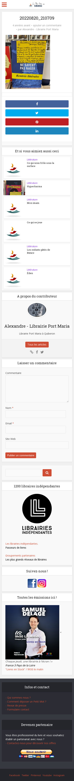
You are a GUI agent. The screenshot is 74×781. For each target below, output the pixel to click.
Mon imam (33, 203)
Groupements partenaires (20, 555)
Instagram (59, 775)
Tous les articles (36, 344)
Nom (9, 408)
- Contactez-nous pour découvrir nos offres (31, 743)
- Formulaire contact (17, 709)
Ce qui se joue (34, 222)
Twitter (25, 775)
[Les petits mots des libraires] (37, 4)
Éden (30, 273)
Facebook (14, 775)
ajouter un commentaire (47, 25)
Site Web (10, 439)
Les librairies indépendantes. (21, 543)
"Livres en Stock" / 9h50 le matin (24, 669)
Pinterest (36, 775)
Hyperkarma (34, 186)
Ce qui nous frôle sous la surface (40, 164)
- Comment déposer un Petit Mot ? (26, 701)
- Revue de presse (16, 705)
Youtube (47, 775)
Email (9, 423)
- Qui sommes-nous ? (18, 697)
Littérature (32, 159)
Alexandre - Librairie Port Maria (40, 29)
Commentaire (13, 373)
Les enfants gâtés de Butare (38, 251)
